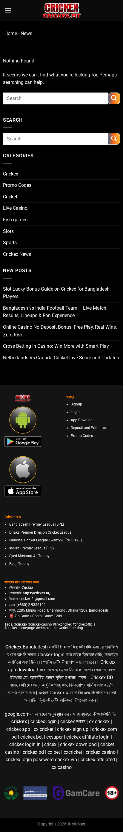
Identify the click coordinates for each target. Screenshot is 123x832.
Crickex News (17, 254)
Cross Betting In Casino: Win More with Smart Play (56, 346)
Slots (8, 231)
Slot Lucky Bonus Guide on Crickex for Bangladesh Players (56, 293)
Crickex (10, 174)
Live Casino (15, 208)
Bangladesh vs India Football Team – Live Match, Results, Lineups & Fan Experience (55, 312)
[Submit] (114, 98)
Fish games (15, 220)
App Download (83, 420)
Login (75, 412)
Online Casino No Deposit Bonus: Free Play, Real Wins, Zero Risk (60, 331)
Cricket (10, 197)
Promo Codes (17, 185)
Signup (76, 404)
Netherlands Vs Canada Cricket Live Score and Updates (61, 358)
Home (10, 33)
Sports (10, 242)
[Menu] (8, 10)
